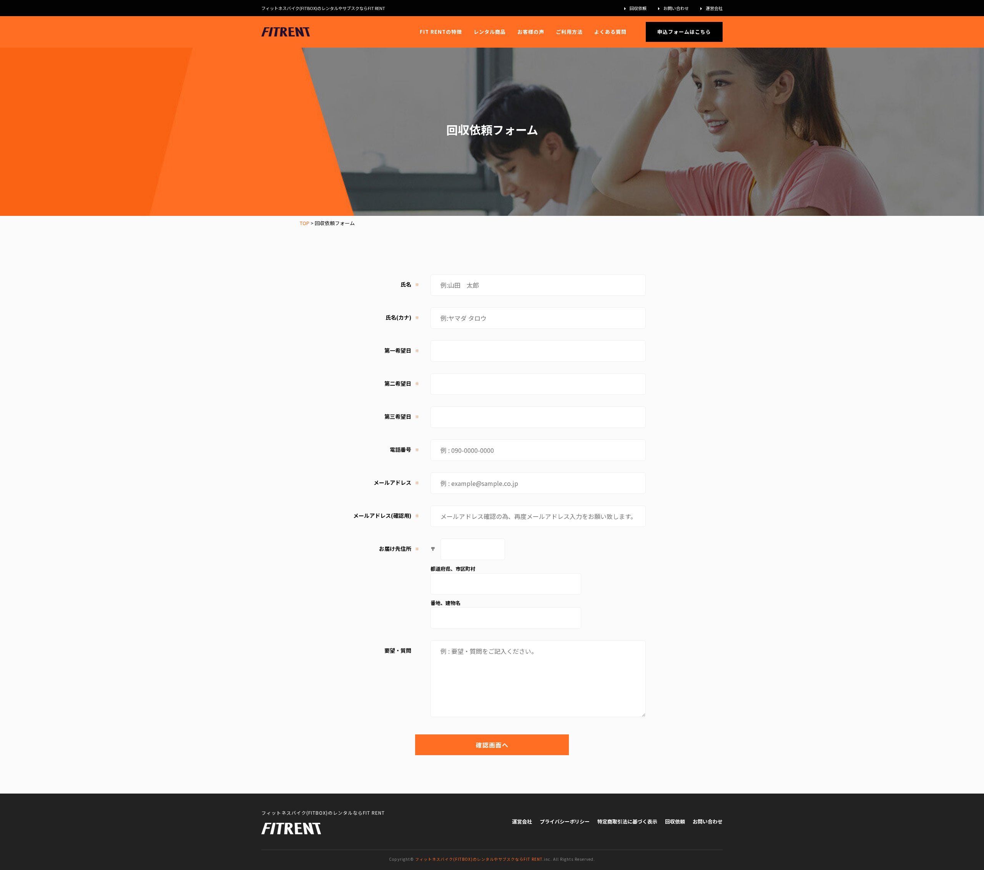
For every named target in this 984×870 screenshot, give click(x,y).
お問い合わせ (676, 8)
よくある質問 (610, 31)
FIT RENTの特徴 (441, 31)
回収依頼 (638, 8)
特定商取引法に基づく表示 (627, 821)
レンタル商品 (490, 31)
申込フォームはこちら (684, 31)
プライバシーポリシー (565, 821)
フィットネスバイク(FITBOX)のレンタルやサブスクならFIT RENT (478, 859)
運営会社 (714, 8)
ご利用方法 (569, 31)
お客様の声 (530, 31)
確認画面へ (492, 744)
